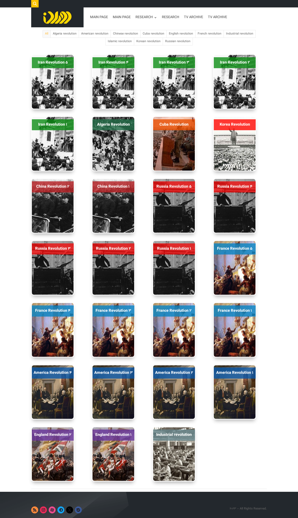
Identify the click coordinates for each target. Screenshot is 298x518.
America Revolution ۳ (113, 373)
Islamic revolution (120, 41)
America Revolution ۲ (174, 373)
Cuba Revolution (173, 125)
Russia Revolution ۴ (234, 187)
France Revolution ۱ (235, 311)
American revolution (94, 33)
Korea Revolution (235, 125)
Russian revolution (177, 41)
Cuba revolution (153, 33)
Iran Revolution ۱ (52, 125)
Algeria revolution (65, 33)
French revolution (209, 33)
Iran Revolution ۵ (53, 63)
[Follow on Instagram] (43, 509)
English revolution (181, 33)
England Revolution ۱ (113, 435)
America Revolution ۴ (53, 373)
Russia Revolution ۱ (174, 249)
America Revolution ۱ (234, 373)
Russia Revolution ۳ (52, 249)
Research (144, 17)
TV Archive (193, 17)
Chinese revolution (125, 33)
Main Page (99, 17)
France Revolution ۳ (113, 311)
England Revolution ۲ (52, 435)
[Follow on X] (69, 509)
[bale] (78, 509)
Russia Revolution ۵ (174, 187)
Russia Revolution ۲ (113, 249)
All (46, 33)
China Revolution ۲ (52, 187)
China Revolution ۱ (113, 187)
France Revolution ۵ (234, 249)
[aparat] (52, 509)
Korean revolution (148, 41)
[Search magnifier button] (35, 3)
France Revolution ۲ (174, 311)
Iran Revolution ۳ (174, 63)
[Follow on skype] (60, 509)
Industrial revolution (239, 33)
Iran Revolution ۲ (235, 63)
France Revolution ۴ (52, 311)
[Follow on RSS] (34, 509)
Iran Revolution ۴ (113, 63)
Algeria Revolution (113, 125)
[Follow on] (87, 509)
